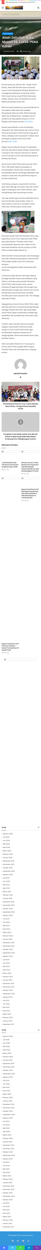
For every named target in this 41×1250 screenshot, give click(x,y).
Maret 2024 (7, 932)
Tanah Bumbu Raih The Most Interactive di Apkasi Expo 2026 (10, 465)
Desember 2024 (8, 902)
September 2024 (9, 912)
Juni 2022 (6, 1004)
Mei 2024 (6, 925)
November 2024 (8, 905)
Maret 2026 (7, 851)
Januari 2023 (7, 980)
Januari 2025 (7, 898)
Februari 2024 (8, 936)
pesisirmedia (20, 373)
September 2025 (9, 871)
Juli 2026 (6, 837)
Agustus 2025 (8, 874)
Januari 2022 (7, 1021)
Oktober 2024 (8, 908)
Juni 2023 (6, 963)
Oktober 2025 (8, 868)
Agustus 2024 (8, 915)
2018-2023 (28, 122)
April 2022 (6, 1011)
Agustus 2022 (8, 997)
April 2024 (6, 929)
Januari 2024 (7, 939)
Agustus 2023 (8, 956)
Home (5, 14)
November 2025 (8, 864)
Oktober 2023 (8, 949)
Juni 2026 (6, 840)
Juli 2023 (6, 959)
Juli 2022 (6, 1000)
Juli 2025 (6, 878)
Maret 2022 (7, 1014)
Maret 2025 (7, 891)
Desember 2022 (8, 983)
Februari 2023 (8, 977)
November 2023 (8, 946)
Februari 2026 (8, 854)
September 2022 (9, 994)
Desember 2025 (8, 861)
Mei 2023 (6, 966)
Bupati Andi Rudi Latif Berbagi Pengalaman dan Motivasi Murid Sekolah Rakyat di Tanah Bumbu (30, 493)
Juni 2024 (6, 922)
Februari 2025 (8, 895)
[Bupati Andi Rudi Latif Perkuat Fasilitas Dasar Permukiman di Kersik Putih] (11, 559)
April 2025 (6, 888)
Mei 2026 (6, 844)
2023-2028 (12, 141)
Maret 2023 (7, 973)
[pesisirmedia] (14, 7)
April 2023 (6, 970)
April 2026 (6, 847)
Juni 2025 (6, 881)
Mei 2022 (6, 1007)
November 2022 (8, 987)
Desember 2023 (8, 942)
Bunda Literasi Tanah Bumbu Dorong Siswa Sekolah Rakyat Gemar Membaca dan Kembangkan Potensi (30, 467)
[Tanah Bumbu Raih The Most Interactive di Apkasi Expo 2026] (11, 455)
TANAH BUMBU (14, 14)
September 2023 (9, 953)
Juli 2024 (6, 919)
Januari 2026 (7, 857)
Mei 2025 (6, 885)
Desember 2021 (8, 1024)
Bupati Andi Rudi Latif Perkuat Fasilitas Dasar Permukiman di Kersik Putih (10, 647)
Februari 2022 (8, 1017)
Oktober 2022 (8, 990)
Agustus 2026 (8, 834)
